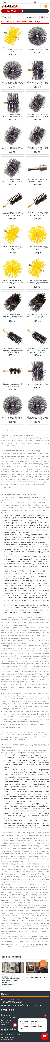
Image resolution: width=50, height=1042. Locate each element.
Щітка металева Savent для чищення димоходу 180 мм (12, 180)
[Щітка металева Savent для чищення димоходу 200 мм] (37, 370)
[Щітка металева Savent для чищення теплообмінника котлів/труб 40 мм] (37, 302)
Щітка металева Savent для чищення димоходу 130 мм (12, 115)
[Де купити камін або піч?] (37, 967)
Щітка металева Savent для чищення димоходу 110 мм (12, 83)
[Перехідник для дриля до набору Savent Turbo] (37, 167)
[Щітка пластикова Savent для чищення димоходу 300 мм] (37, 268)
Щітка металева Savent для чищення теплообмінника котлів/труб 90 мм (12, 213)
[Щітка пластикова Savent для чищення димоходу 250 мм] (12, 268)
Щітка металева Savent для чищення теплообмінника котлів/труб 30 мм (12, 316)
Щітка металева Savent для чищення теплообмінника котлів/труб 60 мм (37, 350)
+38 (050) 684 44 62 (11, 1002)
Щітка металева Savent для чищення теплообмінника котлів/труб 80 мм (37, 213)
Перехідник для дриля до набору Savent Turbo (37, 180)
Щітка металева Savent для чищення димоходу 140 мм (37, 115)
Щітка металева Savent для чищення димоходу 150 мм (12, 148)
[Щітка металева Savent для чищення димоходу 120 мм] (37, 69)
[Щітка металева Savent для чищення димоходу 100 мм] (37, 35)
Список (47, 17)
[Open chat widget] (44, 1036)
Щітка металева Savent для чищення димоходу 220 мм (12, 418)
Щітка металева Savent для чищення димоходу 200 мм (37, 383)
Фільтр (6, 17)
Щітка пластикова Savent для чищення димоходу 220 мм (37, 247)
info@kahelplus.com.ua (30, 1005)
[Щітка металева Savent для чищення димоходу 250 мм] (37, 404)
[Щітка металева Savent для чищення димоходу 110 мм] (12, 69)
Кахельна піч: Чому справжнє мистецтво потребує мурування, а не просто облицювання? (12, 980)
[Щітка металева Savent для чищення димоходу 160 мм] (37, 134)
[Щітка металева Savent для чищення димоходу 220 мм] (12, 404)
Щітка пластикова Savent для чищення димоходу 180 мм (12, 49)
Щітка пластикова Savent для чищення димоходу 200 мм (12, 247)
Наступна (23, 430)
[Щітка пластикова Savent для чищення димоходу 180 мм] (12, 35)
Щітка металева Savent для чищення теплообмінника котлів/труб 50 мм (12, 350)
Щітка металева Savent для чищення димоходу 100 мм (37, 48)
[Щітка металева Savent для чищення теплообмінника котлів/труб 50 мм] (12, 336)
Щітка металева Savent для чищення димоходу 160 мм (37, 148)
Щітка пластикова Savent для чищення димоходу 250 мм (12, 281)
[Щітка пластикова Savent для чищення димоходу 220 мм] (37, 234)
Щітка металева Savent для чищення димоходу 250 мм (37, 418)
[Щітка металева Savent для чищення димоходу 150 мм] (12, 134)
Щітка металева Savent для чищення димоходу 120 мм (37, 83)
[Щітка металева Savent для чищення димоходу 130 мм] (12, 102)
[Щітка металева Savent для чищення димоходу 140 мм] (37, 102)
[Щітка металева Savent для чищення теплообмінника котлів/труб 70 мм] (12, 370)
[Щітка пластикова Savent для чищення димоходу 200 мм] (12, 234)
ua (44, 2)
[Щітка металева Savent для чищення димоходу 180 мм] (12, 167)
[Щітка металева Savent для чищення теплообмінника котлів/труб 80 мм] (37, 199)
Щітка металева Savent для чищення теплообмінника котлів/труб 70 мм (12, 384)
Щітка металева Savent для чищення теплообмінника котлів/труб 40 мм (37, 316)
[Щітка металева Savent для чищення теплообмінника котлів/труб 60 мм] (37, 336)
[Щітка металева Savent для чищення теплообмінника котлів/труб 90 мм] (12, 199)
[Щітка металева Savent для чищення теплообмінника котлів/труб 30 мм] (12, 302)
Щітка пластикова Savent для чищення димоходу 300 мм (37, 281)
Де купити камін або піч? (36, 977)
